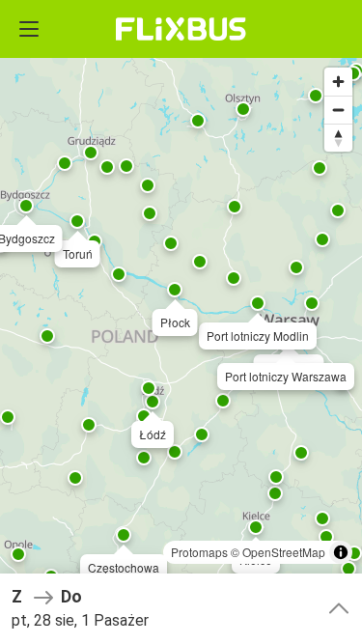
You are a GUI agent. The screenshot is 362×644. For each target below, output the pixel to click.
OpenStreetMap (283, 552)
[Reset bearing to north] (338, 138)
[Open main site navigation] (29, 29)
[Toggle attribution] (340, 552)
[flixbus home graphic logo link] (181, 29)
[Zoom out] (338, 110)
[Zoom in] (338, 82)
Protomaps (199, 552)
